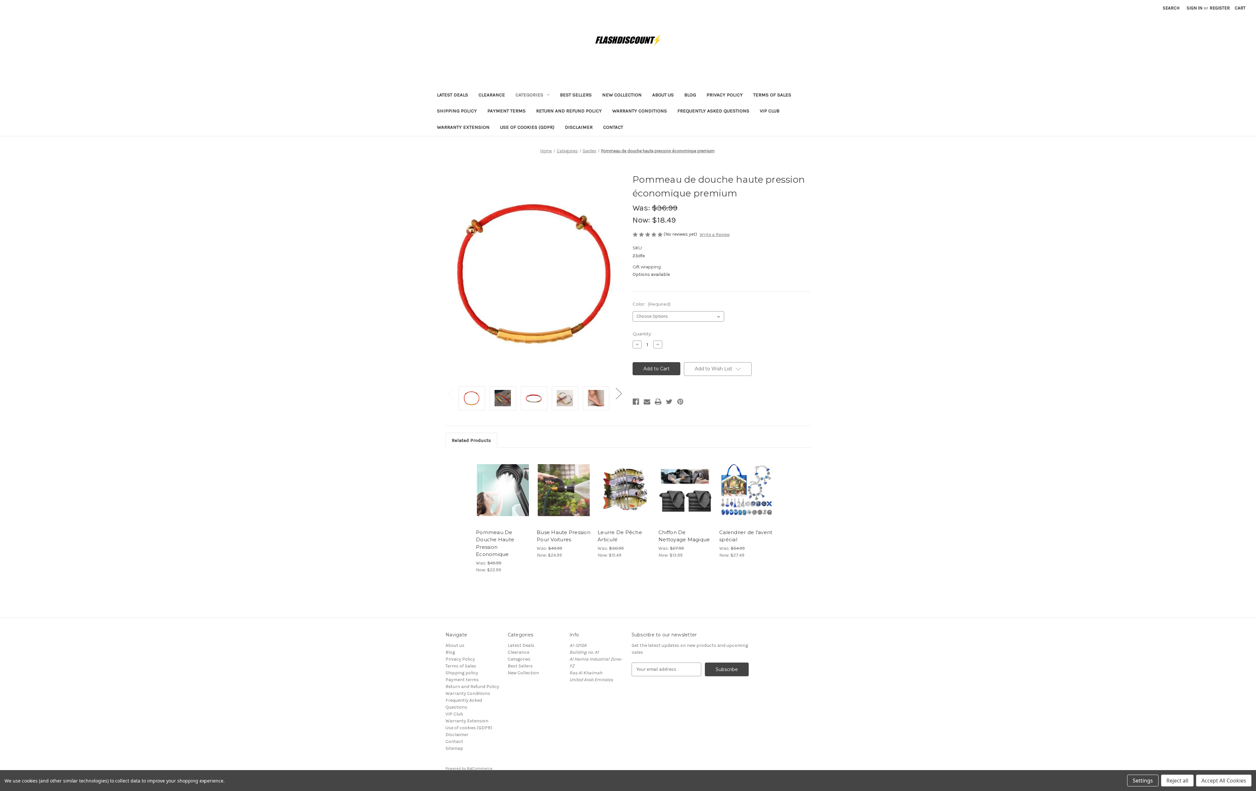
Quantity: (642, 333)
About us (663, 95)
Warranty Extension (463, 127)
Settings (1143, 780)
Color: (652, 304)
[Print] (658, 401)
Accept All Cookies (1223, 780)
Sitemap (454, 748)
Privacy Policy (724, 95)
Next (618, 393)
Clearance (492, 95)
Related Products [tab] (471, 440)
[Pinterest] (680, 401)
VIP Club (769, 111)
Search (1171, 8)
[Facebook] (636, 401)
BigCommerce (480, 768)
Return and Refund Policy (569, 111)
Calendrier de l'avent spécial (745, 536)
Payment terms (506, 111)
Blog (690, 95)
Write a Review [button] (715, 234)
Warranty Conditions (639, 111)
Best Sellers (576, 95)
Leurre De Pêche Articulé (620, 536)
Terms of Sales (772, 95)
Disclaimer (579, 127)
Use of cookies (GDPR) (527, 127)
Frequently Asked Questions (713, 111)
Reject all (1177, 780)
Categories (529, 95)
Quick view (502, 484)
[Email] (647, 401)
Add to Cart (503, 495)
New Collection (622, 95)
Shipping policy (457, 111)
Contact (613, 127)
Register (1220, 8)
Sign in (1194, 8)
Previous (450, 393)
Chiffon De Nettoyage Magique (684, 536)
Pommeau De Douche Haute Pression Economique (495, 543)
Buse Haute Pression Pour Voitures (563, 536)
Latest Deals (452, 95)
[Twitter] (669, 401)
